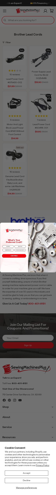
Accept (26, 473)
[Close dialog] (55, 224)
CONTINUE (13, 256)
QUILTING (20, 246)
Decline (26, 480)
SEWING (8, 246)
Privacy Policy (42, 465)
